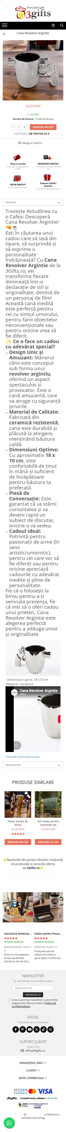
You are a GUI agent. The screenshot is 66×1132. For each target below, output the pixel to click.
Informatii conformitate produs (23, 756)
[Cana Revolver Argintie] (33, 70)
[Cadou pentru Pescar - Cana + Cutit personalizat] (48, 907)
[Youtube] (29, 1029)
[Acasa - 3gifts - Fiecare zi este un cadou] (33, 12)
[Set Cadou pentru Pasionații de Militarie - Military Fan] (48, 804)
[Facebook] (15, 1029)
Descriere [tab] (11, 202)
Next (60, 74)
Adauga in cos (43, 127)
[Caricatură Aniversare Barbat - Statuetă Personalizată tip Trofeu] (18, 907)
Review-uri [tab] (13, 764)
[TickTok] (43, 1029)
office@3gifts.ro (35, 1050)
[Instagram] (50, 1029)
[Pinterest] (22, 1029)
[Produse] (5, 26)
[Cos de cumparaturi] (53, 25)
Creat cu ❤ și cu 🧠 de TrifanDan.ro (25, 1114)
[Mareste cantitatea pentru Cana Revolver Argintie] (24, 127)
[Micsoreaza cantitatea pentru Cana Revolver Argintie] (13, 127)
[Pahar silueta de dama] (18, 804)
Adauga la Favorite (31, 143)
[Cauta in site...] (62, 25)
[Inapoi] (3, 34)
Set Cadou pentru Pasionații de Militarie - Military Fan (48, 823)
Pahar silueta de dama (18, 823)
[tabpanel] (33, 70)
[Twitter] (36, 1029)
